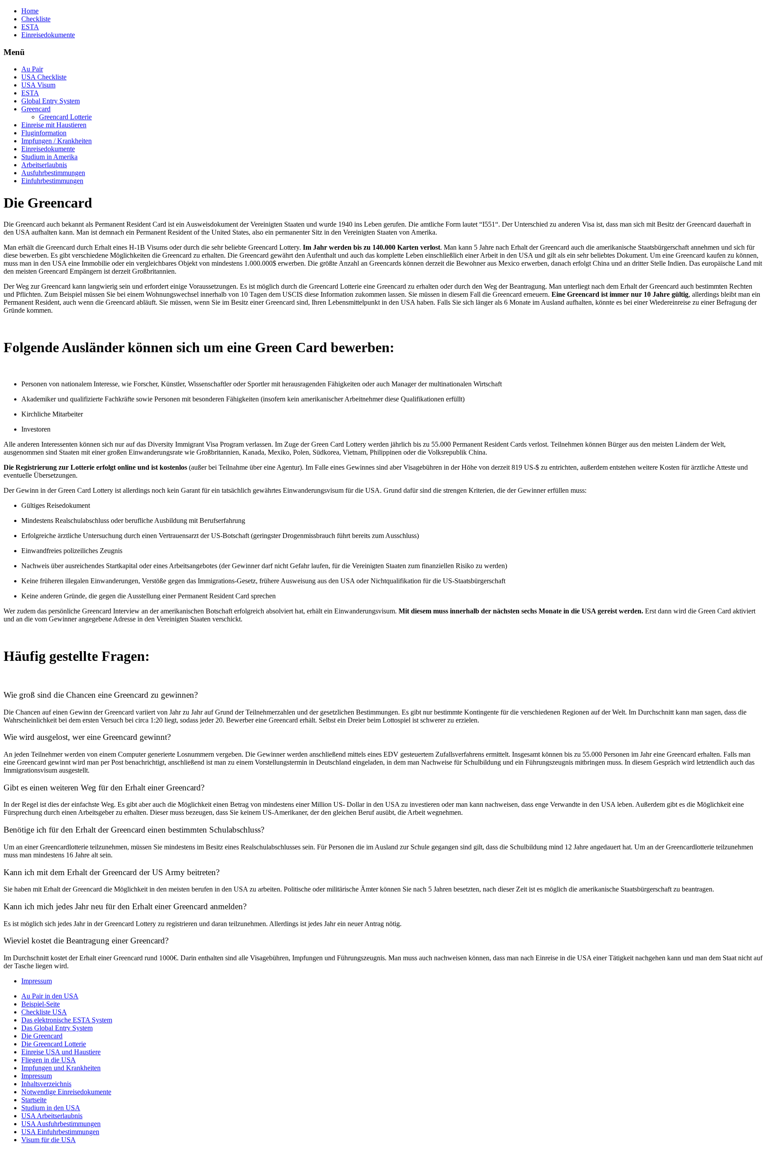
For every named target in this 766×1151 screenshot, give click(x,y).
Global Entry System (50, 101)
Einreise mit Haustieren (53, 125)
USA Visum (38, 85)
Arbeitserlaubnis (44, 165)
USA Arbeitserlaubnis (51, 1116)
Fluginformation (43, 133)
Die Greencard (42, 1036)
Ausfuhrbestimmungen (53, 173)
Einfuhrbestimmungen (52, 181)
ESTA (30, 27)
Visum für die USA (48, 1139)
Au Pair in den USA (49, 996)
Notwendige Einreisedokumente (66, 1092)
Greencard (36, 109)
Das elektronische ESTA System (66, 1020)
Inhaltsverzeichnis (46, 1084)
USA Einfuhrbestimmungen (60, 1131)
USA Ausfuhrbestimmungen (61, 1123)
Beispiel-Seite (40, 1004)
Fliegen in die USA (48, 1060)
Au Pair (32, 69)
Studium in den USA (50, 1108)
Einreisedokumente (48, 35)
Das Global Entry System (57, 1028)
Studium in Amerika (49, 157)
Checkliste (36, 19)
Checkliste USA (44, 1012)
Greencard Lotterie (65, 117)
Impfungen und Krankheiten (61, 1068)
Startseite (34, 1100)
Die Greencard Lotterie (53, 1044)
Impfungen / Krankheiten (56, 141)
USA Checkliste (43, 77)
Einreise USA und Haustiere (61, 1052)
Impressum (36, 981)
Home (30, 11)
